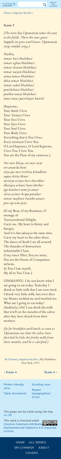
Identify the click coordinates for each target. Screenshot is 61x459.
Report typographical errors (41, 393)
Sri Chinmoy (24, 447)
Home (7, 13)
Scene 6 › (50, 372)
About (43, 447)
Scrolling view (41, 384)
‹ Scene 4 (10, 372)
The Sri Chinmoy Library (9, 7)
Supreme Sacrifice (23, 13)
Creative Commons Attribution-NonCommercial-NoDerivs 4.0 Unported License (30, 427)
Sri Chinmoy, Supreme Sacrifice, (22, 359)
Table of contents (15, 393)
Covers (32, 453)
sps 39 (8, 415)
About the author (53, 4)
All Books (37, 442)
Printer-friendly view (14, 386)
